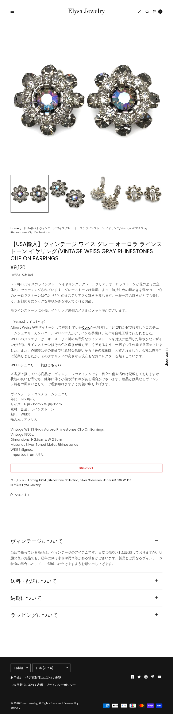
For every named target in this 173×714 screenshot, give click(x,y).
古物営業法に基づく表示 (27, 685)
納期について (26, 598)
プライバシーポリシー (61, 685)
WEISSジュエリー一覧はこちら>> (36, 365)
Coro (86, 327)
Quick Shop (167, 357)
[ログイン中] (139, 11)
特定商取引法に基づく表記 (43, 678)
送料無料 (27, 275)
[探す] (147, 11)
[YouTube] (159, 677)
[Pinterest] (153, 677)
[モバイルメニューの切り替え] (15, 11)
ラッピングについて (34, 615)
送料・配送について (34, 581)
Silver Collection (91, 480)
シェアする (22, 495)
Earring (33, 480)
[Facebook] (132, 677)
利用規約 (16, 678)
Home (15, 228)
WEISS (127, 480)
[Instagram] (146, 677)
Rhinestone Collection (63, 480)
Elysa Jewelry (31, 485)
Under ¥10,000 (112, 480)
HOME (43, 480)
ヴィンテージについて (37, 541)
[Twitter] (139, 677)
